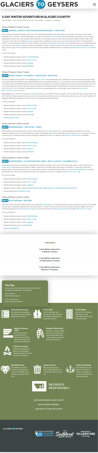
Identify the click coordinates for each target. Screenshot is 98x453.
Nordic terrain (40, 79)
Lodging (30, 63)
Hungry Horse (71, 188)
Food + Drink (32, 60)
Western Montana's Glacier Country (49, 400)
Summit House (52, 43)
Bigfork (29, 225)
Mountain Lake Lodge (84, 209)
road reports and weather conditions (25, 288)
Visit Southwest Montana (48, 404)
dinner (63, 43)
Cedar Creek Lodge (74, 172)
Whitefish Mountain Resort (79, 48)
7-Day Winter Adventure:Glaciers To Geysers (49, 268)
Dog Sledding (32, 216)
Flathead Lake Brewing (29, 209)
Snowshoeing (32, 178)
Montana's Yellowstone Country (49, 409)
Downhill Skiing (33, 57)
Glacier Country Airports (12, 296)
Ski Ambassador (55, 37)
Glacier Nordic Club (11, 117)
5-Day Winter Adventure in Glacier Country (49, 250)
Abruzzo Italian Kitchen (73, 135)
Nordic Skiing (32, 105)
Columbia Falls (59, 188)
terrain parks (30, 41)
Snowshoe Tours (23, 191)
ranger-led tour (6, 167)
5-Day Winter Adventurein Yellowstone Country (49, 259)
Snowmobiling (32, 142)
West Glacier (48, 188)
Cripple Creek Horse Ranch (16, 90)
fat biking (34, 94)
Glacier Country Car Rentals (13, 301)
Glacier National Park (35, 188)
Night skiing (16, 45)
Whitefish (30, 66)
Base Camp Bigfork (46, 204)
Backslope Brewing (79, 169)
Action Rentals (49, 131)
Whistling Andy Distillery (61, 209)
